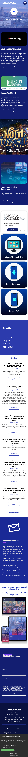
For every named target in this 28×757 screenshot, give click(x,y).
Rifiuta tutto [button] (21, 750)
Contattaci (6, 201)
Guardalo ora (7, 68)
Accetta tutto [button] (7, 750)
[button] (14, 753)
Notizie (17, 729)
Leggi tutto (14, 379)
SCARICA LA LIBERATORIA (13, 575)
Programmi (7, 733)
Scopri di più (7, 110)
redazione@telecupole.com (14, 567)
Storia (17, 733)
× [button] (26, 735)
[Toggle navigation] (25, 3)
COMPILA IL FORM (11, 571)
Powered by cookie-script (14, 755)
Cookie (12, 690)
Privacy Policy (20, 690)
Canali (6, 729)
